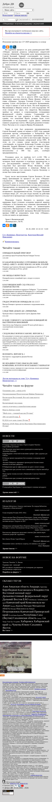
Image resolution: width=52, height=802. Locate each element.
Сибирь (39, 618)
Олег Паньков (43, 546)
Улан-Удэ (10, 622)
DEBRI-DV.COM (14, 783)
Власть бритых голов (11, 410)
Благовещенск (25, 589)
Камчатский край (15, 602)
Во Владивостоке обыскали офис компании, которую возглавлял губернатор (26, 364)
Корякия (12, 606)
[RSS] (2, 676)
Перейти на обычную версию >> (18, 33)
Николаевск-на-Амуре (25, 609)
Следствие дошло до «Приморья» (20, 311)
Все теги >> (8, 630)
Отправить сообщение (40, 689)
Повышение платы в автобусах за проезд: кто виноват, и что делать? (24, 544)
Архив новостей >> (11, 492)
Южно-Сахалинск (32, 624)
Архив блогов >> (10, 549)
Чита (10, 625)
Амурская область (19, 586)
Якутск (6, 627)
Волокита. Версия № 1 (14, 354)
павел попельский (42, 510)
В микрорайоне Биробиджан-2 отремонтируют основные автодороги (24, 487)
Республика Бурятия (16, 615)
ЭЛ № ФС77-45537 (41, 697)
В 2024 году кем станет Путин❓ (16, 420)
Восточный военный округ (17, 592)
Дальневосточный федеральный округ (25, 596)
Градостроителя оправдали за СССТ (21, 302)
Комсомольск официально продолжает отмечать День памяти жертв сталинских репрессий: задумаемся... (24, 533)
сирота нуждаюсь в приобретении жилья (19, 406)
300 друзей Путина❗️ (12, 417)
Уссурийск (16, 622)
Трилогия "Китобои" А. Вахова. (13, 562)
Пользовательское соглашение (10, 682)
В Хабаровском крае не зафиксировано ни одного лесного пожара (23, 467)
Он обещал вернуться (14, 275)
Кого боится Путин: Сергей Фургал (14, 539)
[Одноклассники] (7, 47)
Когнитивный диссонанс (13, 403)
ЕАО (25, 599)
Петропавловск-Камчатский (18, 611)
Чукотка (16, 624)
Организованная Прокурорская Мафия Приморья (23, 394)
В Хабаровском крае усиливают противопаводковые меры (21, 478)
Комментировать (12, 242)
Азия (5, 586)
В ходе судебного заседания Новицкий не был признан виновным (25, 321)
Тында (4, 622)
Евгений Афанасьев (41, 515)
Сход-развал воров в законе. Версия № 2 (23, 333)
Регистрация (8, 15)
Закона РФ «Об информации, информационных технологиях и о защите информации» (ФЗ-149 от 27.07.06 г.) (25, 714)
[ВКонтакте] (4, 47)
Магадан (27, 606)
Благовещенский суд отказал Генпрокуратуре (18, 286)
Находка (13, 609)
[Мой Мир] (11, 47)
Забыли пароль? (20, 15)
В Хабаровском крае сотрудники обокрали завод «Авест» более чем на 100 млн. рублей (25, 263)
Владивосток (41, 589)
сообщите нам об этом (36, 775)
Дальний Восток (12, 599)
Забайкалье (33, 600)
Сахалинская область (24, 618)
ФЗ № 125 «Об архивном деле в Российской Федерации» (26, 704)
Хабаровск (27, 621)
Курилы (19, 606)
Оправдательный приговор (17, 253)
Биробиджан (10, 589)
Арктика (43, 587)
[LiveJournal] (14, 47)
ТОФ (44, 618)
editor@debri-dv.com (11, 690)
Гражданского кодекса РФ (39, 711)
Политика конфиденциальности (27, 682)
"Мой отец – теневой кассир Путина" (18, 413)
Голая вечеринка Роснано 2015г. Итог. (15, 513)
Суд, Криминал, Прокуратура (15, 235)
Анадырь (34, 586)
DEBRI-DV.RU (24, 783)
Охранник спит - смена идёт (14, 391)
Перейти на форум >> (12, 572)
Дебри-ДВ (8, 4)
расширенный (38, 19)
